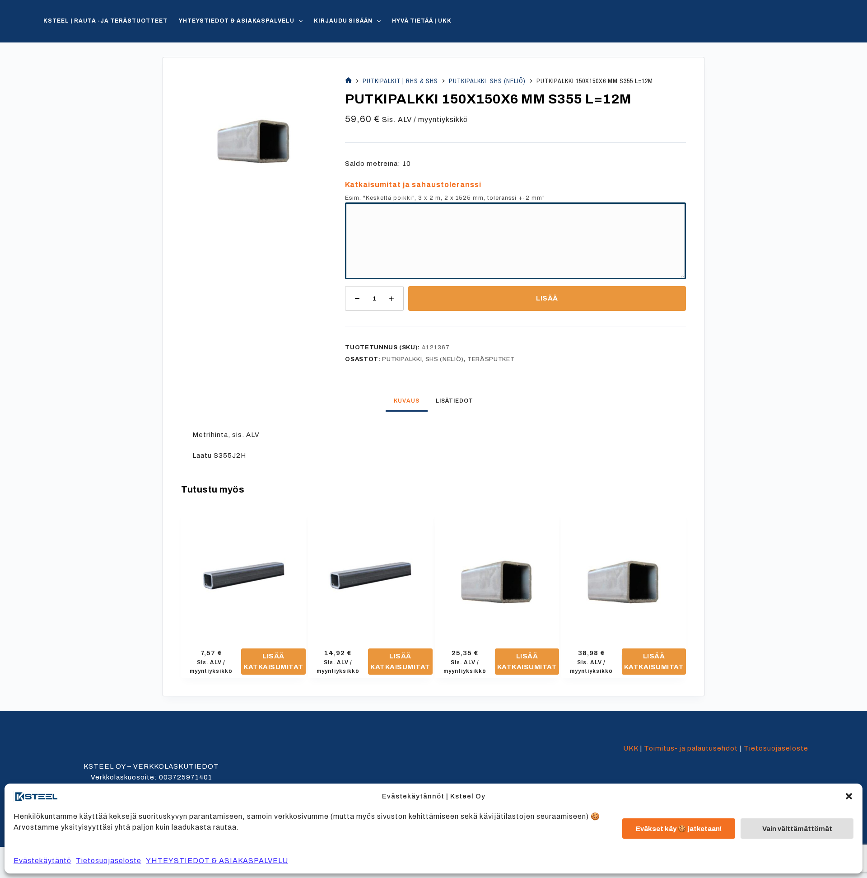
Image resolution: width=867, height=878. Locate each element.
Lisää (547, 298)
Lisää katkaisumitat (273, 662)
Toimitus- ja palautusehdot (691, 748)
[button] (848, 796)
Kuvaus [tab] (407, 401)
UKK (630, 748)
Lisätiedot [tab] (454, 401)
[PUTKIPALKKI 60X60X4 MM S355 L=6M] (370, 571)
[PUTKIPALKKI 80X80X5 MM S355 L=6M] (497, 571)
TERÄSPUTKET (490, 359)
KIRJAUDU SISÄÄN (343, 21)
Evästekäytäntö (42, 860)
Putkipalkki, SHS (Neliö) (423, 359)
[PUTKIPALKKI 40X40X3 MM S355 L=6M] (243, 571)
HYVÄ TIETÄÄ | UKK (422, 21)
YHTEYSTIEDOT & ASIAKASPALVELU (217, 860)
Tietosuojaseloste (108, 860)
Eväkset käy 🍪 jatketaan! (679, 828)
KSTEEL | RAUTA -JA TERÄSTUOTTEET (105, 21)
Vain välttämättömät (797, 828)
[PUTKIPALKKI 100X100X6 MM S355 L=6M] (623, 571)
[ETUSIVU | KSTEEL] (348, 81)
